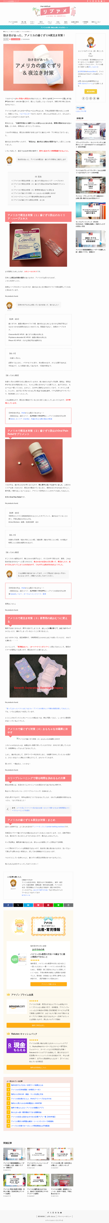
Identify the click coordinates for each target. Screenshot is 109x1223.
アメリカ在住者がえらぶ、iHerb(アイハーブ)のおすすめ (31, 1098)
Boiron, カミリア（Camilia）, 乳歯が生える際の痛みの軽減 (31, 419)
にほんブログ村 (81, 111)
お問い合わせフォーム (85, 83)
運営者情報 (91, 91)
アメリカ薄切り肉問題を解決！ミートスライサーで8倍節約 (32, 1121)
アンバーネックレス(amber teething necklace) (48, 826)
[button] (8, 905)
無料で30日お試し (38, 1025)
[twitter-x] (90, 1)
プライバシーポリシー (64, 1216)
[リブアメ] (54, 11)
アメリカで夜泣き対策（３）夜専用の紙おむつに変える (34, 190)
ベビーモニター (25, 114)
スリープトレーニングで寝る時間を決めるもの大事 (32, 196)
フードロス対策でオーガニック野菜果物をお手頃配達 (30, 1126)
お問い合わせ (51, 1216)
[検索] (104, 1)
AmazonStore (91, 71)
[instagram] (93, 1)
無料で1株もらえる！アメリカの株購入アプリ (27, 1107)
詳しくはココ (93, 67)
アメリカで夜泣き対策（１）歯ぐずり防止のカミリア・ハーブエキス (39, 180)
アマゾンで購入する (49, 984)
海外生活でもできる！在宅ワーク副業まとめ (27, 1085)
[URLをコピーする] (68, 905)
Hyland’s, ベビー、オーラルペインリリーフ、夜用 (28, 594)
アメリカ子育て (16, 39)
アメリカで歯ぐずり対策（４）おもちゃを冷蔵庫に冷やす (35, 193)
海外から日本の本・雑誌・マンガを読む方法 (27, 1094)
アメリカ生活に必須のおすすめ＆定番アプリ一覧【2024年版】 (33, 1117)
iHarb (23, 413)
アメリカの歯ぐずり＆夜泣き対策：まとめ (29, 200)
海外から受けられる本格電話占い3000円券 (26, 1103)
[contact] (101, 1)
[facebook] (87, 1)
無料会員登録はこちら (38, 1067)
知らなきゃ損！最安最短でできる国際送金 (26, 1112)
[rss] (98, 1)
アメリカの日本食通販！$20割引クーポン (26, 1089)
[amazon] (96, 1)
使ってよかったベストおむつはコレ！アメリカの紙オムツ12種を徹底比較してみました (38, 708)
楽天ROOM (81, 71)
